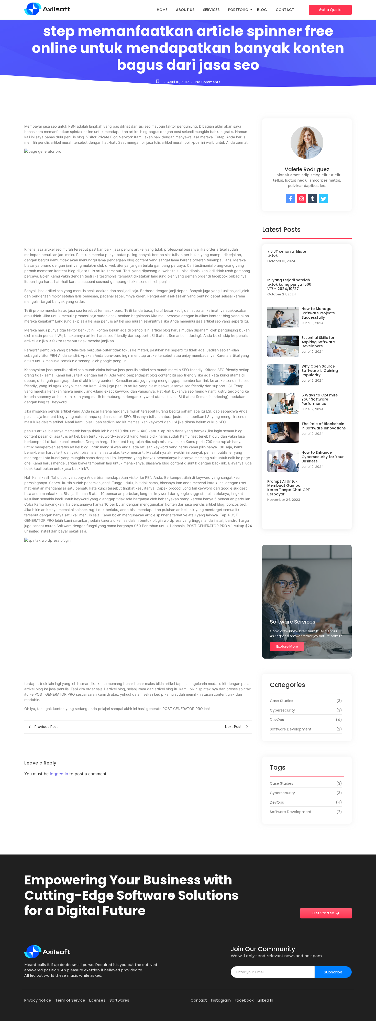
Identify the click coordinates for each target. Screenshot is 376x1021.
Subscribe (333, 972)
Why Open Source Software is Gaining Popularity (320, 370)
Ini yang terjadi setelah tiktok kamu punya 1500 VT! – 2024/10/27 (289, 284)
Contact (285, 9)
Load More (307, 519)
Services (211, 9)
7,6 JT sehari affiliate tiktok (286, 253)
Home (162, 9)
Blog (262, 9)
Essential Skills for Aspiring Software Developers (318, 342)
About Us (185, 9)
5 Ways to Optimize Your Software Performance (320, 399)
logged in (59, 773)
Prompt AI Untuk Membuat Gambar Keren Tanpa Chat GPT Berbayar (288, 487)
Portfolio (238, 9)
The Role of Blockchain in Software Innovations (324, 426)
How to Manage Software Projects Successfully (318, 313)
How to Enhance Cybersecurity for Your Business (323, 456)
